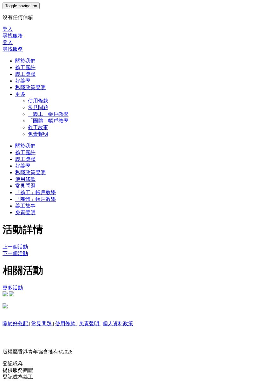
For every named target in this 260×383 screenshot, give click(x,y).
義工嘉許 (25, 67)
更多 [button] (20, 94)
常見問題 (38, 107)
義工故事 (38, 127)
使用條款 (38, 100)
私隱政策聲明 (30, 87)
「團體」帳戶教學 (48, 120)
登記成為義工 (18, 377)
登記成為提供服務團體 (18, 367)
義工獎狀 (25, 74)
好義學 (22, 80)
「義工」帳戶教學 (48, 114)
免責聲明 (38, 134)
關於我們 (25, 60)
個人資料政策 (118, 323)
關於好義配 (16, 323)
